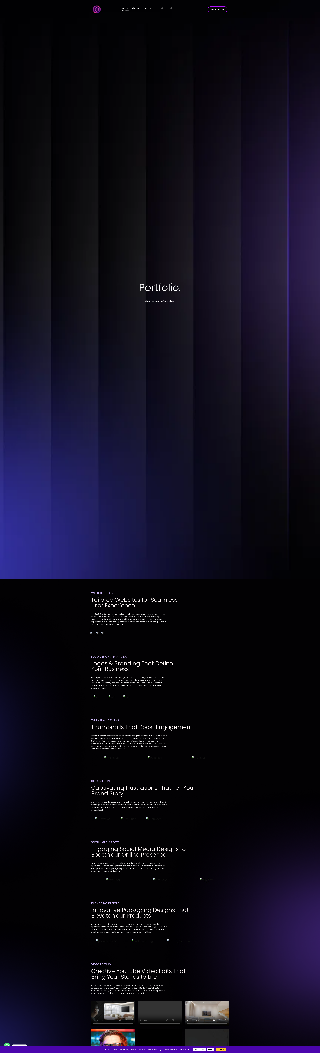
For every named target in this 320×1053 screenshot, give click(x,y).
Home (125, 8)
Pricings (162, 8)
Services (148, 8)
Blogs (172, 8)
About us (136, 8)
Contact (126, 10)
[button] (149, 8)
